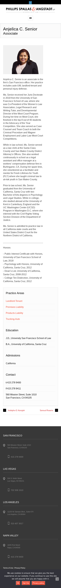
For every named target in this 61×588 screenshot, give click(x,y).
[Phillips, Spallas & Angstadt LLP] (30, 10)
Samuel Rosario (46, 410)
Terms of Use (8, 568)
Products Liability (14, 313)
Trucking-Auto (13, 319)
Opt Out (26, 583)
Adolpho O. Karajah (16, 410)
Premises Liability (15, 307)
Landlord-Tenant (14, 301)
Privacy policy (38, 583)
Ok (18, 583)
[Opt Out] (57, 579)
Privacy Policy (19, 568)
